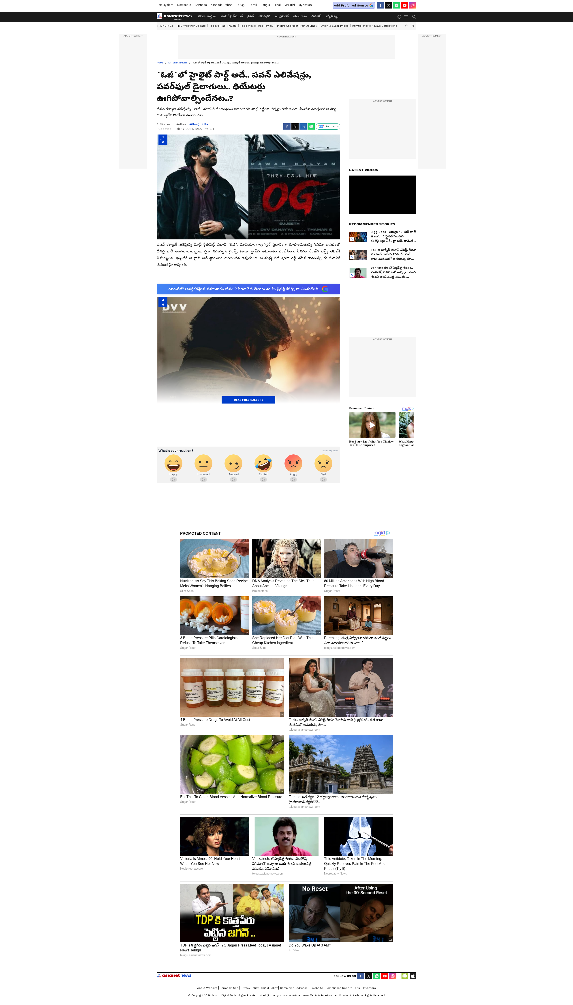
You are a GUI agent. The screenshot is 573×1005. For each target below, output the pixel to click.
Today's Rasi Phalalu (223, 25)
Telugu (241, 5)
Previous (406, 25)
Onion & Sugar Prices (335, 25)
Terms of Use (229, 988)
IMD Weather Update (191, 25)
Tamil (253, 5)
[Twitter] (388, 5)
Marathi (289, 5)
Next (413, 25)
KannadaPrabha (221, 5)
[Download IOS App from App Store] (412, 976)
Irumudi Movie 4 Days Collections (374, 25)
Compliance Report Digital (343, 988)
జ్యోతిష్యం (332, 16)
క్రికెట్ (250, 16)
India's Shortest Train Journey (297, 25)
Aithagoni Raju (199, 124)
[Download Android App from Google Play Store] (404, 976)
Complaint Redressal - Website (301, 988)
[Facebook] (380, 5)
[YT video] (404, 5)
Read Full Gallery (248, 400)
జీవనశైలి (264, 16)
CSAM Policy (269, 988)
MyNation (305, 5)
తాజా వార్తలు (207, 16)
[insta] (412, 5)
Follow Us (332, 126)
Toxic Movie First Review (256, 25)
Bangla (265, 5)
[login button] (400, 17)
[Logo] (176, 17)
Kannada (201, 5)
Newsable (184, 5)
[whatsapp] (396, 5)
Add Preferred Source (351, 5)
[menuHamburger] (406, 16)
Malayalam (165, 5)
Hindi (277, 5)
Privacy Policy (250, 988)
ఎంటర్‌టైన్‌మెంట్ (231, 16)
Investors (369, 988)
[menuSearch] (414, 17)
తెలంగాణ (300, 16)
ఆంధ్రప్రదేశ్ (282, 16)
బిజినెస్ (316, 16)
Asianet (174, 975)
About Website (207, 988)
